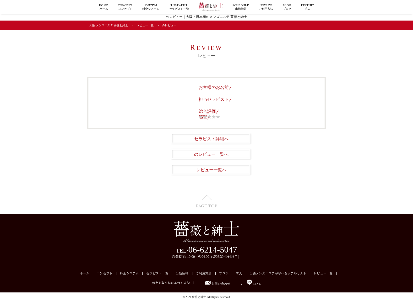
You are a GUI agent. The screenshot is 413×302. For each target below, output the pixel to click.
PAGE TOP (206, 205)
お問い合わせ (220, 283)
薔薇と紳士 (199, 297)
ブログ (287, 7)
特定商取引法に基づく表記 (171, 283)
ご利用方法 (266, 7)
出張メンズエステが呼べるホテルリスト (278, 273)
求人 (307, 7)
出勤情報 (241, 7)
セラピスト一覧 (179, 7)
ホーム (103, 7)
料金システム (150, 7)
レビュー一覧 (323, 273)
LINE (256, 284)
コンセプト (125, 7)
